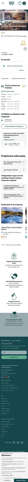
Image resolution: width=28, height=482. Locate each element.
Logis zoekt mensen (5, 411)
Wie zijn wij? (3, 398)
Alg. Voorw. (3, 429)
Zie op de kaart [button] (23, 36)
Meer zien (21, 70)
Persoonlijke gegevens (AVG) (7, 424)
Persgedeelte (4, 413)
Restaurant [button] (5, 78)
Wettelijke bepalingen (5, 421)
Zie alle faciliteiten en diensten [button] (14, 126)
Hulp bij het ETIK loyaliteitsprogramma (9, 387)
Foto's (2, 436)
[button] (2, 3)
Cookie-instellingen (5, 426)
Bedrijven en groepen (5, 408)
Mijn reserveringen (5, 382)
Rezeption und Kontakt (12, 170)
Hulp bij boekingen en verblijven (7, 385)
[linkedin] (22, 442)
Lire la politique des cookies (7, 475)
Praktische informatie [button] (18, 78)
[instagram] (18, 442)
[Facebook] (14, 442)
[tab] (11, 29)
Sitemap (3, 434)
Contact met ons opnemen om (7, 390)
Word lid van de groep (5, 403)
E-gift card (3, 406)
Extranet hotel (4, 401)
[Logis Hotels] (11, 3)
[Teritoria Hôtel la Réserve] (12, 215)
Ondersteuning (4, 431)
